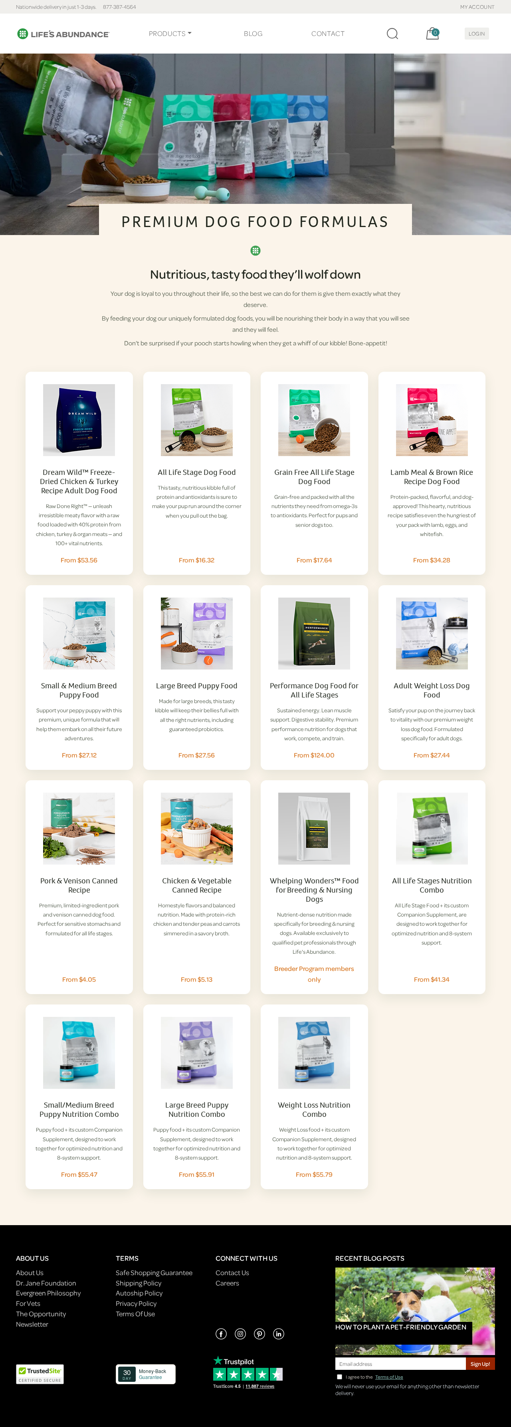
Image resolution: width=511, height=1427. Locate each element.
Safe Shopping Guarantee (154, 1273)
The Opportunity (41, 1314)
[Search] (392, 33)
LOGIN (477, 33)
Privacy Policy (136, 1303)
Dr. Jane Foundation (46, 1283)
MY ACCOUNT (477, 6)
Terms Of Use (135, 1314)
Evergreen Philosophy (48, 1293)
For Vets (28, 1303)
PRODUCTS (167, 33)
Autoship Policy (139, 1293)
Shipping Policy (138, 1283)
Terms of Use (389, 1376)
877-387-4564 (119, 6)
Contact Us (232, 1273)
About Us (30, 1273)
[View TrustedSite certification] (40, 1373)
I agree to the (374, 1376)
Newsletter (32, 1324)
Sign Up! (480, 1363)
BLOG (253, 33)
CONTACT (328, 33)
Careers (227, 1283)
